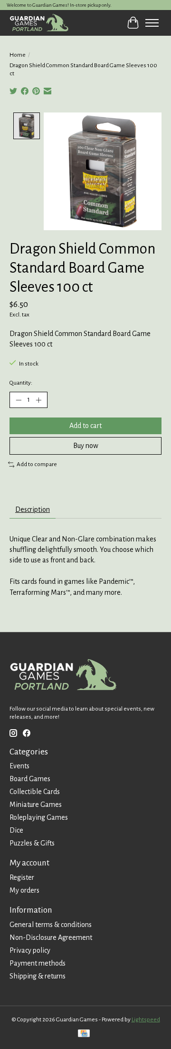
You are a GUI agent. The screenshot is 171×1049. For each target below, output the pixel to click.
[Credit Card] (84, 1034)
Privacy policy (30, 950)
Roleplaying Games (39, 817)
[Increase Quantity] (38, 400)
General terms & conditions (51, 924)
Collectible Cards (35, 791)
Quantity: (21, 382)
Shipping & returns (38, 976)
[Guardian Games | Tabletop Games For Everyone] (39, 22)
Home (18, 54)
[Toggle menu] (152, 22)
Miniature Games (36, 804)
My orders (24, 890)
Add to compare (37, 464)
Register (22, 877)
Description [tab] (32, 509)
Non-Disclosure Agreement (51, 937)
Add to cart (85, 425)
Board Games (30, 779)
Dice (16, 830)
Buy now (85, 445)
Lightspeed (146, 1019)
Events (19, 766)
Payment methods (38, 963)
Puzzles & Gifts (32, 843)
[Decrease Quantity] (18, 400)
